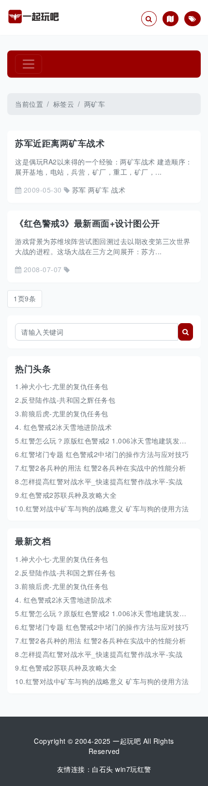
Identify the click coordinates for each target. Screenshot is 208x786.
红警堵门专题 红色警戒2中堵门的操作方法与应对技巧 (105, 627)
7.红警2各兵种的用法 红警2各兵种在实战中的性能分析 (100, 468)
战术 (118, 190)
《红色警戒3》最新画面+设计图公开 (87, 223)
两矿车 (98, 190)
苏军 (79, 190)
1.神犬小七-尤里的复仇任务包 (61, 386)
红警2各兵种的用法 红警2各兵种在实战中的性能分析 (103, 640)
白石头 (102, 769)
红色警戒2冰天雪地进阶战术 (66, 600)
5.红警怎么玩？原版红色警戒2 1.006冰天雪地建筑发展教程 (108, 440)
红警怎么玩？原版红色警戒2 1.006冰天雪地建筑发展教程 (111, 613)
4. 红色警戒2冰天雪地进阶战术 (63, 427)
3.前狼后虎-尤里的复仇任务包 (61, 413)
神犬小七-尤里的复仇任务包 (64, 559)
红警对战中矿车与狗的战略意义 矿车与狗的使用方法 (107, 681)
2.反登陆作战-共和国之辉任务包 (65, 400)
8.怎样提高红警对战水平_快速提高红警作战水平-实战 (98, 481)
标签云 (63, 104)
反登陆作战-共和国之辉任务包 (68, 572)
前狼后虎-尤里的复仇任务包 (64, 586)
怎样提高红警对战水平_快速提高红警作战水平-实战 (101, 654)
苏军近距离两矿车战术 (59, 143)
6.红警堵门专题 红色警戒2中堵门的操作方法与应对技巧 (102, 454)
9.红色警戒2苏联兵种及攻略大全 (66, 495)
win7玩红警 (133, 769)
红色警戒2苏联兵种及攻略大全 (69, 667)
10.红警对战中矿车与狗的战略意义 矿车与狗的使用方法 (102, 508)
